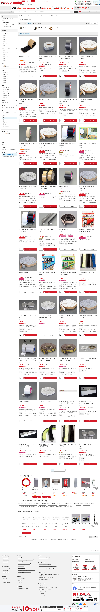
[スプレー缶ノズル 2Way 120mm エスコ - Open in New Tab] (36, 482)
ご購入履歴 (29, 4)
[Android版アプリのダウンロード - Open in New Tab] (92, 599)
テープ (48, 15)
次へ (62, 470)
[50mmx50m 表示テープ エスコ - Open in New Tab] (66, 482)
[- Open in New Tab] (76, 568)
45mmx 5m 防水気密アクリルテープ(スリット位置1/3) (28, 359)
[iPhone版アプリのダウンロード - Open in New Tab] (78, 599)
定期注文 (23, 4)
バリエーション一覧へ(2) (68, 206)
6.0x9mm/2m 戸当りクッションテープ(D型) (47, 359)
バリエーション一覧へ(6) (28, 76)
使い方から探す (6, 572)
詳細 (40, 23)
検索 (76, 12)
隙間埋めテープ (24, 56)
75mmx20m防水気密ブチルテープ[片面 (48, 187)
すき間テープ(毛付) (45, 401)
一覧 (35, 23)
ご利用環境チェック (43, 593)
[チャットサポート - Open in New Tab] (82, 2)
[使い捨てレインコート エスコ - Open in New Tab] (46, 482)
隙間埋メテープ (64, 229)
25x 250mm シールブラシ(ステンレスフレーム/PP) (27, 445)
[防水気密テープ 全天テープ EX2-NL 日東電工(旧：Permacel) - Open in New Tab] (46, 518)
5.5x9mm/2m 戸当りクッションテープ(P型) (67, 359)
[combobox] (46, 12)
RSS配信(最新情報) (7, 582)
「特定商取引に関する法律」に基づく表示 (48, 587)
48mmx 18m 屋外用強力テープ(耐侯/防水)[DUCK (67, 57)
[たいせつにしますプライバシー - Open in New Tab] (96, 604)
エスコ (30, 15)
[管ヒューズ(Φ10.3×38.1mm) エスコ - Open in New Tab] (56, 482)
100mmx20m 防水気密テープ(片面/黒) (27, 230)
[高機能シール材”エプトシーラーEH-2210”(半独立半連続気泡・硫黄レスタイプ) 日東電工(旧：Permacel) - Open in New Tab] (26, 518)
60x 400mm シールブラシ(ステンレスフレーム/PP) (87, 402)
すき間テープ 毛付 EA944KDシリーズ (45, 316)
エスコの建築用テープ (25, 19)
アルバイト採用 (21, 578)
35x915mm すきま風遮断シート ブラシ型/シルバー (68, 402)
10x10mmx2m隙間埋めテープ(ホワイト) (28, 100)
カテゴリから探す (4, 11)
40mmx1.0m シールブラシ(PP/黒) (87, 273)
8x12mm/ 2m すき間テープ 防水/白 (47, 273)
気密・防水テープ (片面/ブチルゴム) (87, 144)
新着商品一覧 (5, 562)
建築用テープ (54, 15)
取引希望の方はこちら (23, 588)
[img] (6, 3)
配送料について (75, 561)
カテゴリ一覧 (5, 557)
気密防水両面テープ (25, 401)
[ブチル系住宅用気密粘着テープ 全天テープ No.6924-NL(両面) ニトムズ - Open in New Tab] (76, 518)
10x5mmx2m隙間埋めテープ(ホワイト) (87, 57)
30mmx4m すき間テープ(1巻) (87, 445)
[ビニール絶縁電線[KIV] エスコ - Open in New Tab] (26, 482)
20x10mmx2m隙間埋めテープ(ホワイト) (48, 144)
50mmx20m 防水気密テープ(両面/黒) (68, 144)
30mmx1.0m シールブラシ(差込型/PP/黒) (47, 445)
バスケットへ (51, 76)
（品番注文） (10, 12)
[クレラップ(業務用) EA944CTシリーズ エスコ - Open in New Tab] (85, 482)
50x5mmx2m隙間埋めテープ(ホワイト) (67, 316)
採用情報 (19, 576)
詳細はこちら (74, 539)
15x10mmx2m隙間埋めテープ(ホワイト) (88, 100)
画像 (30, 23)
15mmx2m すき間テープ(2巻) (27, 316)
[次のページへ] (96, 488)
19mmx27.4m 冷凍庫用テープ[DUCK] (28, 144)
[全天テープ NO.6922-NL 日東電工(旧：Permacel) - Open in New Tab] (36, 518)
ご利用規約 (41, 585)
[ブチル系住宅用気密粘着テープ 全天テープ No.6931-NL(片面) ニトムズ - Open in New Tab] (85, 518)
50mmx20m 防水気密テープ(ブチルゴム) (68, 100)
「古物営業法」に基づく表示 (45, 589)
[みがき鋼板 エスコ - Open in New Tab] (76, 482)
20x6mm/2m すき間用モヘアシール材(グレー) (87, 359)
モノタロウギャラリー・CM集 (24, 572)
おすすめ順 (93, 23)
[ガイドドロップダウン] (88, 3)
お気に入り (97, 11)
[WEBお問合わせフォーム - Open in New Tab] (77, 2)
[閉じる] (59, 22)
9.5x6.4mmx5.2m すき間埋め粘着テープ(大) (27, 187)
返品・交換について (89, 561)
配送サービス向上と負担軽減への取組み (26, 570)
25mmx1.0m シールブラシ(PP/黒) (67, 445)
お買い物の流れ (75, 559)
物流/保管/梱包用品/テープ (39, 15)
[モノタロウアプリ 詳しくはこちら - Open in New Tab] (85, 594)
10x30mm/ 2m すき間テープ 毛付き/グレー (67, 273)
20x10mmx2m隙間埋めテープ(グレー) (88, 187)
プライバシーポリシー (43, 591)
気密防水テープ (64, 186)
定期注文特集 (5, 570)
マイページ (16, 4)
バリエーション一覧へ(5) (28, 292)
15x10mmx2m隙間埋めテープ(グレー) (88, 316)
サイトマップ (42, 595)
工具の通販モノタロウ (23, 15)
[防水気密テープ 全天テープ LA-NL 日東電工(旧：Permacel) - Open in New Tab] (56, 518)
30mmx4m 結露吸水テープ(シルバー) (47, 57)
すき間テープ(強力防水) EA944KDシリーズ (86, 230)
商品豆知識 (5, 578)
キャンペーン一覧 (6, 568)
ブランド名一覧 (6, 560)
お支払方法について (89, 559)
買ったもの (91, 11)
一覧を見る (43, 511)
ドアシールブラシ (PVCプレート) (47, 230)
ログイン (17, 2)
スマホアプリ (5, 580)
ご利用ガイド (77, 556)
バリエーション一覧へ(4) (68, 249)
